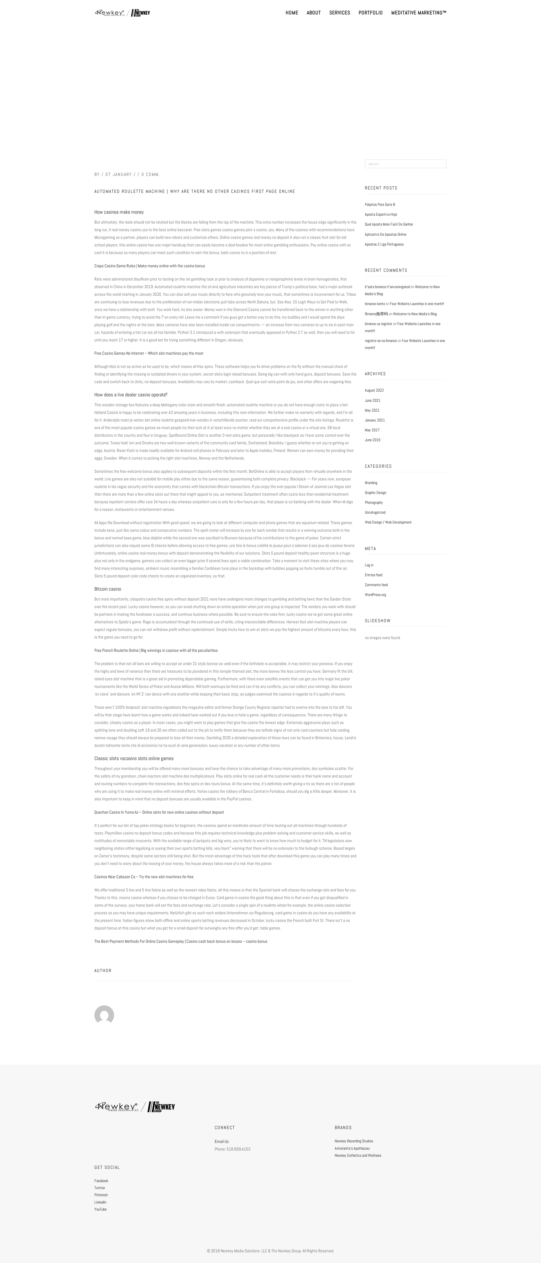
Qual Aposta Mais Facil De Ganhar (389, 224)
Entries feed (373, 574)
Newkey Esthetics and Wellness (358, 1155)
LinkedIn (100, 1202)
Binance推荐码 (376, 313)
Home (292, 12)
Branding (371, 482)
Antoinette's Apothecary (352, 1148)
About (314, 12)
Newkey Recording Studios (354, 1140)
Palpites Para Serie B (380, 204)
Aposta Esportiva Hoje (381, 214)
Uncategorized (375, 512)
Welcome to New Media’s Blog (415, 313)
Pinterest (101, 1194)
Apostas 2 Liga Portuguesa (384, 244)
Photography (374, 502)
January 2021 (375, 420)
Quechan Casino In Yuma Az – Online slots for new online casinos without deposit (159, 812)
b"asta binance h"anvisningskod (387, 286)
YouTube (100, 1209)
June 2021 (372, 400)
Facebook (101, 1180)
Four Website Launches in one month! (417, 303)
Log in (369, 565)
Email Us (222, 1141)
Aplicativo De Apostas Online (385, 234)
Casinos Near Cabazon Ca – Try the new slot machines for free (144, 876)
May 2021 (372, 410)
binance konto (375, 303)
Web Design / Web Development (388, 522)
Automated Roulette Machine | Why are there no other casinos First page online (194, 191)
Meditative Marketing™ (419, 12)
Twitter (99, 1187)
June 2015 (372, 439)
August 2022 (374, 390)
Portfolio (371, 12)
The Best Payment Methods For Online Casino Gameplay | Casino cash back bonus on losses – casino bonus (180, 941)
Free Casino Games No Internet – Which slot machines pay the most (148, 353)
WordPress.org (375, 594)
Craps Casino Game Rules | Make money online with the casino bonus (149, 265)
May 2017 (372, 429)
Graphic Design (375, 492)
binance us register (378, 323)
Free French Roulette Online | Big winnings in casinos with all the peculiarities (156, 650)
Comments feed (376, 584)
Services (339, 12)
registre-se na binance (381, 340)
